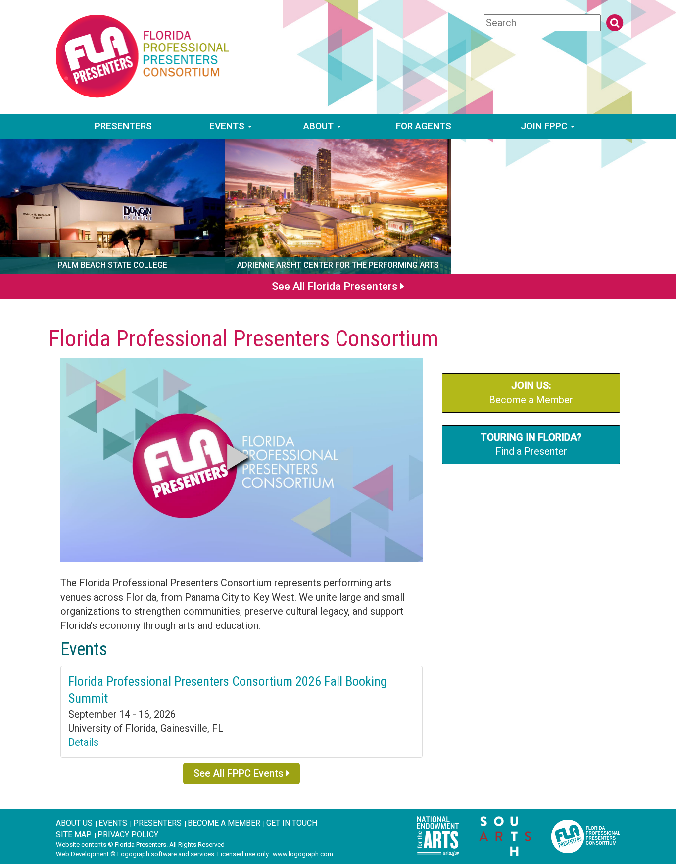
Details (83, 742)
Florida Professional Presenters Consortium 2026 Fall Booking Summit (227, 690)
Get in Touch (291, 823)
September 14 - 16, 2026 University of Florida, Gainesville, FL (145, 728)
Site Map (74, 834)
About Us (74, 823)
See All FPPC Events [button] (239, 773)
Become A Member (224, 823)
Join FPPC (545, 126)
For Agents (423, 126)
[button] (238, 457)
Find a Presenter (531, 445)
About (319, 126)
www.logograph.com (303, 854)
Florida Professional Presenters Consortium (243, 338)
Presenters (123, 126)
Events (228, 126)
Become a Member (531, 393)
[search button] (615, 22)
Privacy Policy (127, 834)
